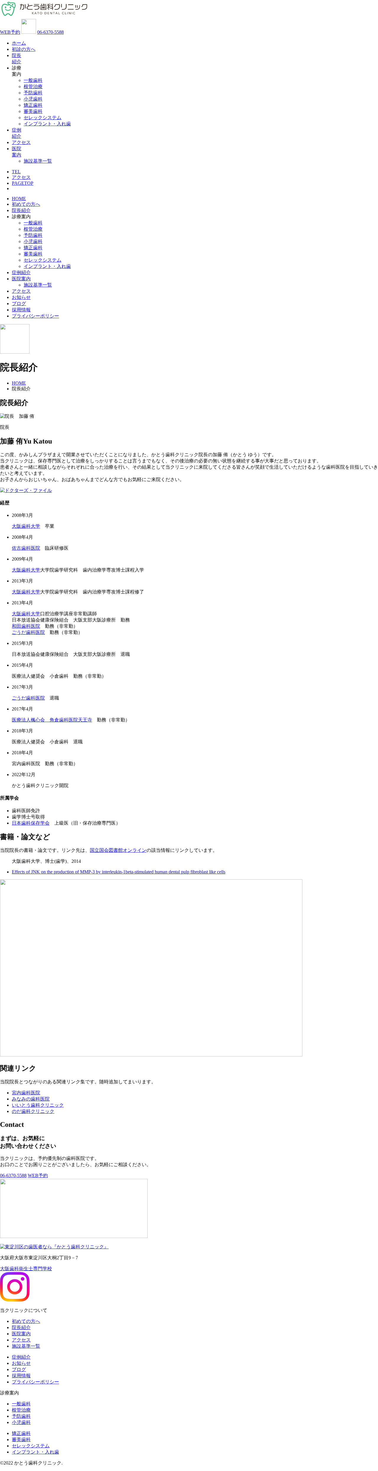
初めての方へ (26, 204)
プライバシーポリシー (35, 315)
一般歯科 (33, 80)
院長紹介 (21, 210)
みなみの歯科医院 (31, 1098)
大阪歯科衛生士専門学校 (26, 1268)
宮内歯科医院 (26, 1092)
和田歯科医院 (26, 626)
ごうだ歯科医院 (28, 632)
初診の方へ (23, 49)
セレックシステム (42, 117)
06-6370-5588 (50, 32)
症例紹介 (21, 272)
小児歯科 (33, 98)
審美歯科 (33, 111)
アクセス (21, 142)
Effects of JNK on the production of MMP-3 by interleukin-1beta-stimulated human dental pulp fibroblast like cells (118, 871)
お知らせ (21, 297)
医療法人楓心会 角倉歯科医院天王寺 (52, 719)
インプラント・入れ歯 (47, 123)
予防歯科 (33, 92)
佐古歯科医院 (26, 548)
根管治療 (33, 86)
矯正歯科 (33, 105)
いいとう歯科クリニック (38, 1105)
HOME (19, 198)
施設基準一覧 (38, 161)
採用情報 (21, 309)
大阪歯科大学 (26, 526)
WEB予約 (10, 32)
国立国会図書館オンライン (118, 850)
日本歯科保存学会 (31, 823)
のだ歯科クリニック (33, 1111)
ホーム (19, 43)
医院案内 (21, 278)
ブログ (19, 303)
